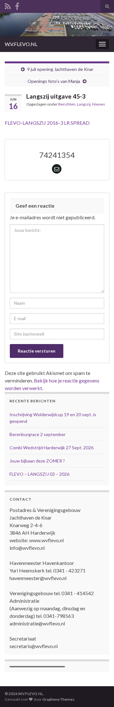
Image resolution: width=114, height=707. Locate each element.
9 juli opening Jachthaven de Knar (60, 69)
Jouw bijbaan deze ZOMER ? (37, 460)
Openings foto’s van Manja (54, 81)
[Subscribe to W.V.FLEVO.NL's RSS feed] (8, 5)
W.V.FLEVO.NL (21, 44)
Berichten (66, 104)
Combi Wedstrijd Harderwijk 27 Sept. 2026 (52, 447)
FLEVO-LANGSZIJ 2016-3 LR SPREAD (47, 123)
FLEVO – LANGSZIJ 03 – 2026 (39, 474)
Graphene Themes (58, 699)
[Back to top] (100, 693)
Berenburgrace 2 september (38, 434)
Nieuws (98, 104)
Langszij (84, 104)
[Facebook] (17, 5)
